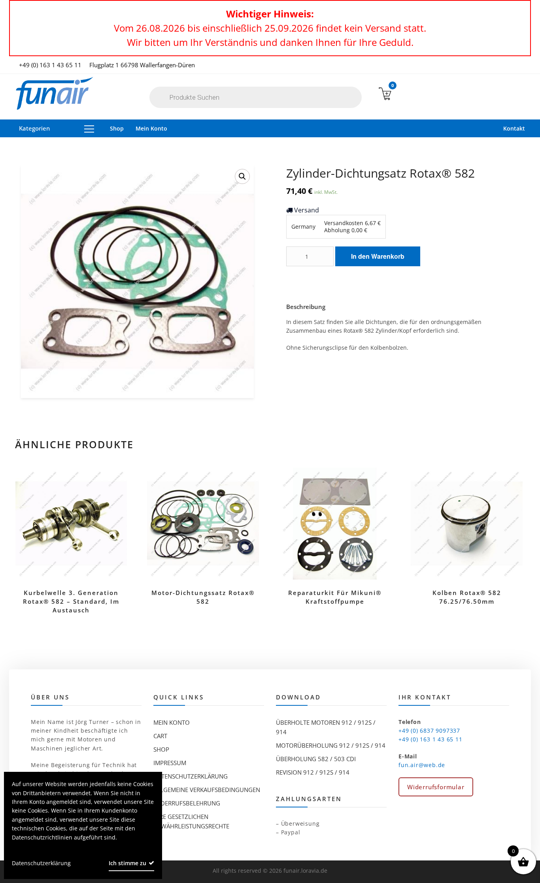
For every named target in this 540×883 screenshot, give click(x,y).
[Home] (54, 94)
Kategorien (34, 128)
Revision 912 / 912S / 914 (312, 772)
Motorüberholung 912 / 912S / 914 (330, 745)
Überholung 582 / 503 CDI (316, 759)
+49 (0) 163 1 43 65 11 (50, 65)
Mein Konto (151, 128)
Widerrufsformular (435, 787)
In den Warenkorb (377, 256)
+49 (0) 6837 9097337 (429, 730)
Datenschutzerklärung (190, 776)
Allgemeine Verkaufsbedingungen (206, 790)
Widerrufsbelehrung (186, 803)
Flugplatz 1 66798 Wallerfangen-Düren (142, 65)
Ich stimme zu (127, 863)
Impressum (169, 763)
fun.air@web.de (421, 765)
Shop (117, 128)
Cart (160, 736)
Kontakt (514, 128)
